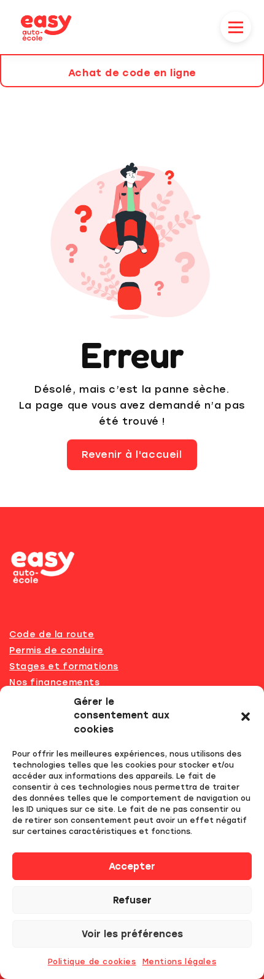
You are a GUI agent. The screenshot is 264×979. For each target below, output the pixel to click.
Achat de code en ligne (132, 73)
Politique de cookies (92, 961)
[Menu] (233, 27)
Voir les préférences (132, 934)
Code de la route (52, 634)
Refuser (132, 900)
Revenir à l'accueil (132, 454)
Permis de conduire (56, 650)
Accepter (132, 866)
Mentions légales (179, 961)
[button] (245, 715)
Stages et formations (63, 666)
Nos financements (54, 682)
